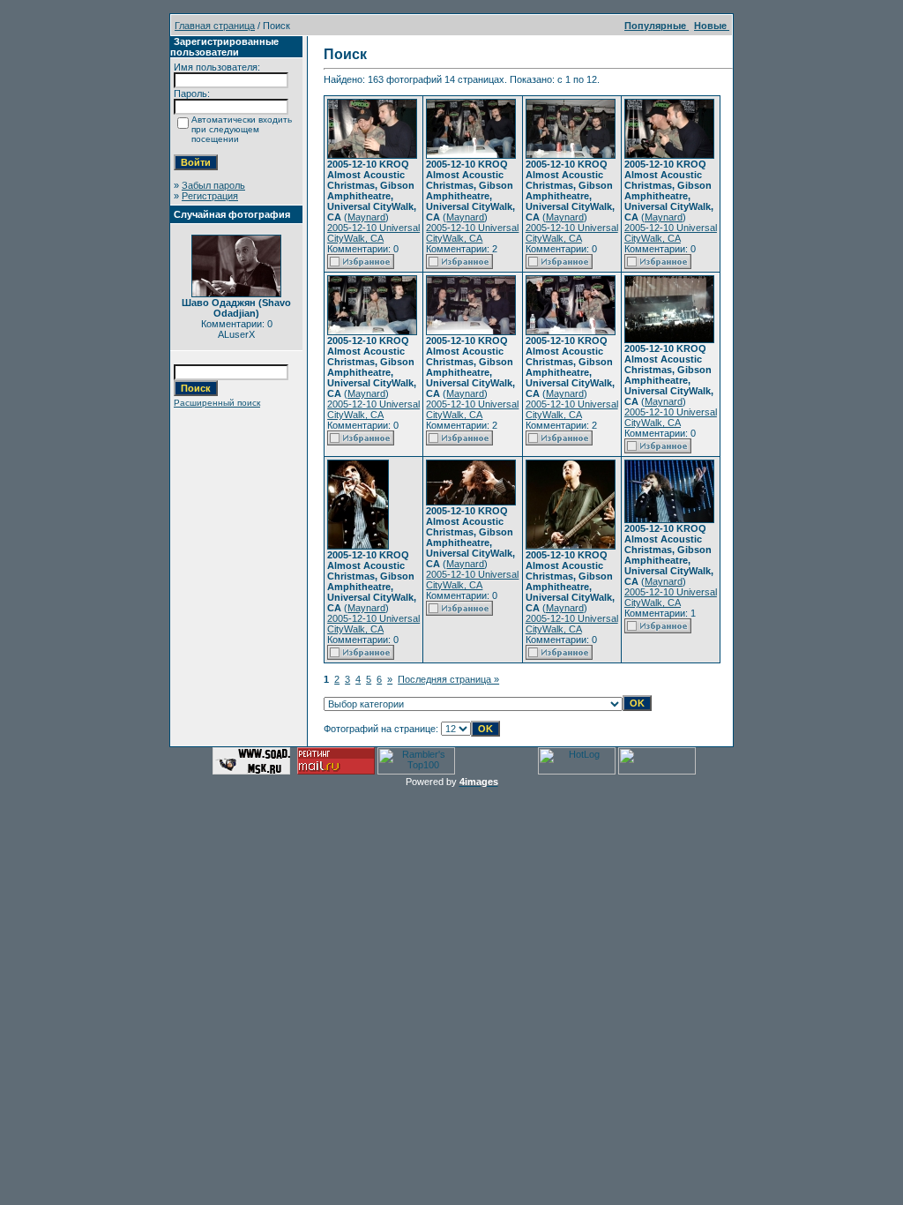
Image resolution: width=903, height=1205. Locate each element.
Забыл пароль (213, 185)
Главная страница (215, 25)
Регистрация (210, 196)
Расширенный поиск (217, 403)
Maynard (366, 217)
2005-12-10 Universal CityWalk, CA (373, 232)
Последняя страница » (448, 679)
